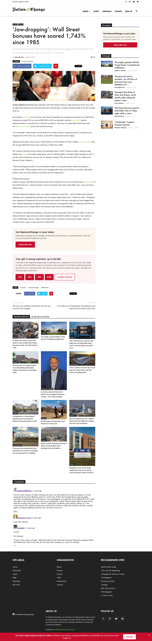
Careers (60, 574)
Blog (14, 577)
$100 (49, 277)
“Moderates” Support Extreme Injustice (124, 123)
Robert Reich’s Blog (108, 567)
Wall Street (45, 287)
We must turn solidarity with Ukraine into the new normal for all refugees (32, 307)
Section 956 (88, 182)
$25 (29, 277)
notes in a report (85, 142)
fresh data (27, 117)
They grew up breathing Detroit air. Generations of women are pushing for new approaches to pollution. (25, 450)
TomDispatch (106, 577)
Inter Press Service (108, 588)
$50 (39, 277)
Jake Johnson (19, 57)
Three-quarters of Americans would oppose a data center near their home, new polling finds (82, 370)
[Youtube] (137, 1)
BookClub (16, 581)
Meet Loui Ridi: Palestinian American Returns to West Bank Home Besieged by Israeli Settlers (54, 446)
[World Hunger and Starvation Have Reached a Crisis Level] (54, 409)
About (59, 567)
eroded (25, 154)
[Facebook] (126, 1)
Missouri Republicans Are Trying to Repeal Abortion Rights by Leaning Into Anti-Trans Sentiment (81, 421)
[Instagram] (130, 1)
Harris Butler (119, 103)
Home (15, 567)
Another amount (64, 277)
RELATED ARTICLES (21, 317)
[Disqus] (54, 516)
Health (15, 362)
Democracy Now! (107, 581)
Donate (118, 11)
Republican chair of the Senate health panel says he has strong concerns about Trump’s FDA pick (81, 470)
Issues (85, 11)
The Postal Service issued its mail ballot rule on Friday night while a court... (127, 111)
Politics (21, 24)
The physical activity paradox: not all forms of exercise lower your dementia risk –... (126, 80)
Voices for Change (47, 389)
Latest (96, 11)
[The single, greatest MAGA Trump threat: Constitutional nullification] (54, 328)
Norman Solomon (121, 127)
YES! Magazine (106, 592)
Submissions (61, 581)
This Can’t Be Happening (110, 570)
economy (23, 287)
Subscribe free (25, 245)
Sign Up (128, 11)
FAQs (59, 577)
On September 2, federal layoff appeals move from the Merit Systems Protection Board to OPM (25, 419)
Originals (106, 11)
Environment (74, 364)
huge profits (75, 120)
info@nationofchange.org (64, 629)
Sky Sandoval (119, 116)
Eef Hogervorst (120, 87)
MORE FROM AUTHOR (40, 317)
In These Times (107, 595)
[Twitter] (133, 1)
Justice (15, 24)
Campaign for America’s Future (113, 574)
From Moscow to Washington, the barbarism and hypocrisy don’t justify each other (76, 307)
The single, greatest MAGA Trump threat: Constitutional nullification (127, 65)
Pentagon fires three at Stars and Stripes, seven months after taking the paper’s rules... (125, 96)
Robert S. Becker (120, 70)
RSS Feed (16, 585)
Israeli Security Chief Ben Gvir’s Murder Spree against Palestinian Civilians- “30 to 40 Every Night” (52, 394)
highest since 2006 (22, 126)
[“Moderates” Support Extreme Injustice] (107, 125)
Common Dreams (27, 61)
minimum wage (33, 287)
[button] (136, 11)
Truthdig (104, 585)
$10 (20, 277)
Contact (60, 585)
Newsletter (17, 570)
